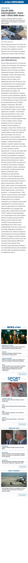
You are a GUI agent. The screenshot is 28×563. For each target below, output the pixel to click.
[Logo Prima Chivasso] (14, 2)
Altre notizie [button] (22, 374)
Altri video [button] (23, 467)
